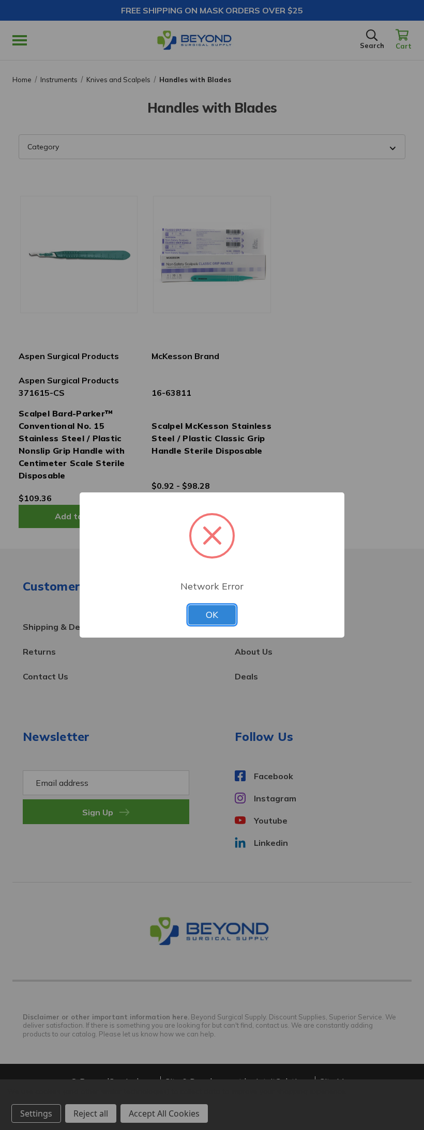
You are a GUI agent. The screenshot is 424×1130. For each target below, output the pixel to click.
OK (212, 614)
